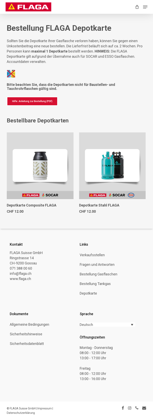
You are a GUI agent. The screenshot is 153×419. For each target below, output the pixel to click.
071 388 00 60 (21, 268)
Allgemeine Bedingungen (29, 325)
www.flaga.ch (20, 279)
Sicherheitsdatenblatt (27, 344)
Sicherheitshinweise (26, 334)
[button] (145, 7)
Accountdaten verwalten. (26, 62)
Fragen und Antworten (97, 265)
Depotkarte (88, 293)
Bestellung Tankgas (95, 284)
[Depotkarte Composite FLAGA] (40, 165)
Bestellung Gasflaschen (98, 274)
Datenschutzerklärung (21, 412)
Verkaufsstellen (92, 255)
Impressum (44, 408)
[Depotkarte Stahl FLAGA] (112, 165)
